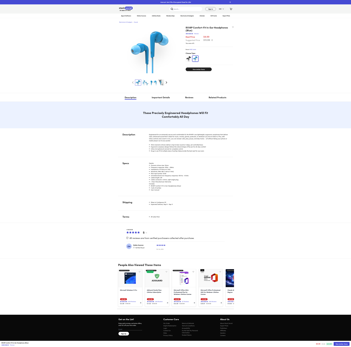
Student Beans (186, 335)
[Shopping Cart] (231, 9)
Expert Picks (226, 16)
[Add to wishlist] (233, 27)
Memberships (170, 16)
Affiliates (223, 330)
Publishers (223, 328)
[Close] (230, 2)
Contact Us (167, 330)
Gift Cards (214, 16)
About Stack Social (226, 323)
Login (165, 328)
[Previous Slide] (133, 82)
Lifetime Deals (156, 16)
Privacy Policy (168, 335)
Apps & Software (126, 16)
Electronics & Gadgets (187, 16)
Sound (136, 22)
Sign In (210, 9)
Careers (222, 335)
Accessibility (186, 328)
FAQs (165, 333)
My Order (166, 323)
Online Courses (141, 16)
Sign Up (123, 334)
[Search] (172, 9)
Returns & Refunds (188, 323)
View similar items (199, 69)
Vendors (222, 333)
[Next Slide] (166, 82)
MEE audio (193, 49)
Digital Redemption (169, 326)
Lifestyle (202, 16)
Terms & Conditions (188, 326)
